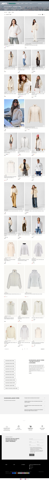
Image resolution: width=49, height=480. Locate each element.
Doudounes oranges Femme (10, 382)
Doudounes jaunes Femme (9, 385)
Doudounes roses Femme (9, 371)
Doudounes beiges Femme (9, 377)
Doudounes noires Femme (9, 360)
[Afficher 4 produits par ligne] (44, 14)
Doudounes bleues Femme (9, 366)
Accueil (24, 420)
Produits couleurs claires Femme (11, 388)
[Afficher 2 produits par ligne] (42, 14)
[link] (22, 349)
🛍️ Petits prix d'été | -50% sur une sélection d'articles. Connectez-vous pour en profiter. (24, 0)
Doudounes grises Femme (9, 374)
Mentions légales (20, 471)
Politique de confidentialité (13, 471)
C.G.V (24, 471)
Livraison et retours (28, 471)
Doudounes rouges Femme (9, 363)
